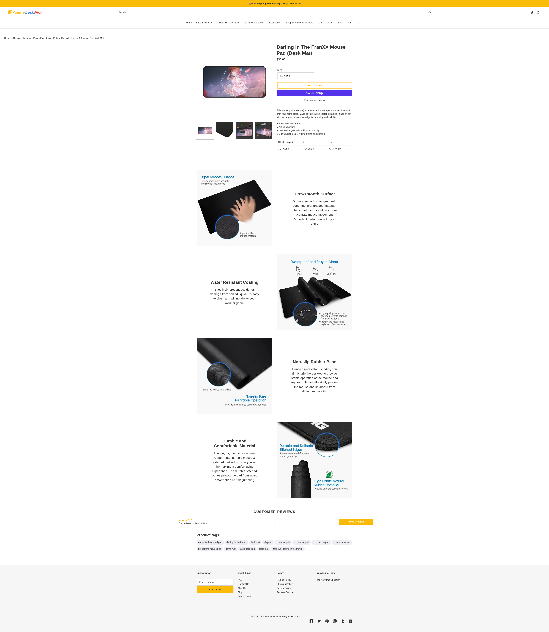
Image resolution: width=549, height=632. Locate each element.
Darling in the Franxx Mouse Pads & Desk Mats (35, 38)
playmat (268, 542)
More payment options (314, 100)
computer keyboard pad (210, 542)
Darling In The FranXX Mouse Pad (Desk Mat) (82, 38)
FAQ (240, 580)
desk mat (255, 542)
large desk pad (247, 549)
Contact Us (243, 584)
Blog (240, 592)
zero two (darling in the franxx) (288, 549)
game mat (230, 549)
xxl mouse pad (301, 542)
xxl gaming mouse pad (209, 549)
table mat (263, 549)
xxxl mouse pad (321, 542)
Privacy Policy (284, 588)
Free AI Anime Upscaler (328, 580)
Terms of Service (285, 592)
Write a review (356, 521)
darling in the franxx (236, 542)
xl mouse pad (283, 542)
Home (7, 38)
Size (279, 70)
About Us (242, 588)
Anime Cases (244, 596)
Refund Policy (284, 580)
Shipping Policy (285, 584)
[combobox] (274, 12)
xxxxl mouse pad (341, 542)
